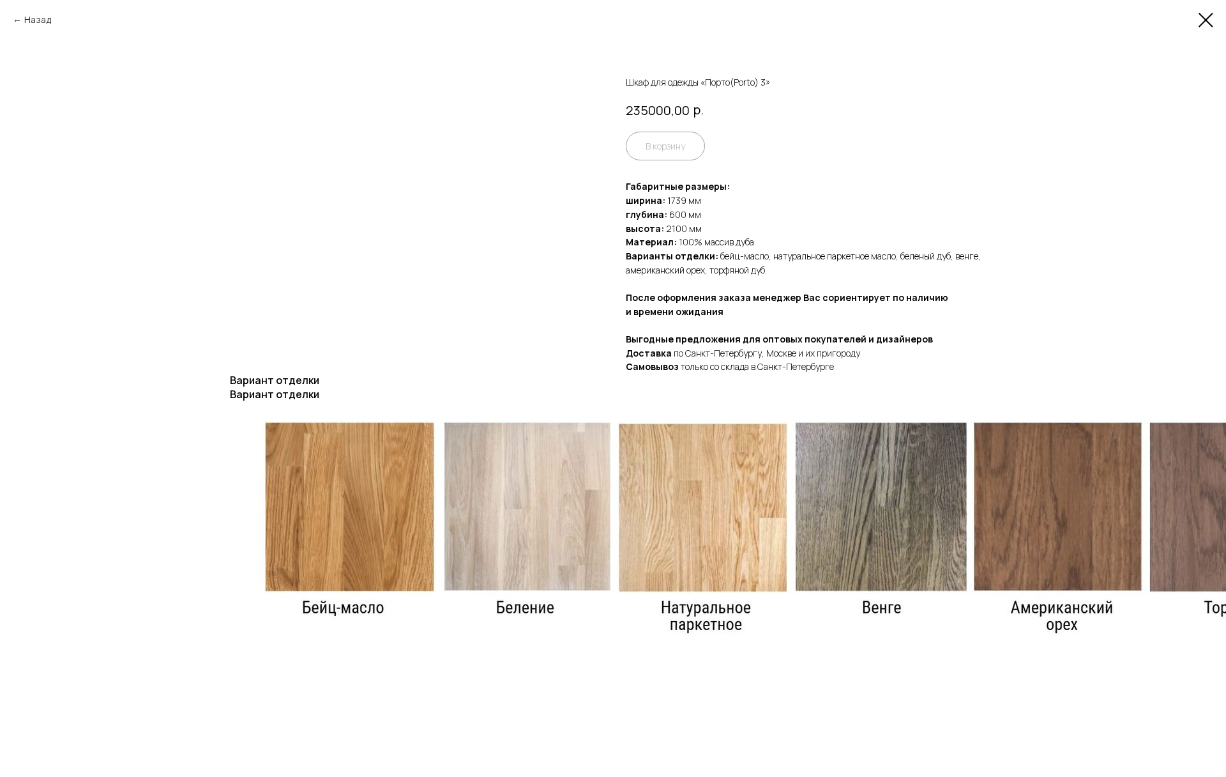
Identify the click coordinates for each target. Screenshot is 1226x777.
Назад (37, 19)
